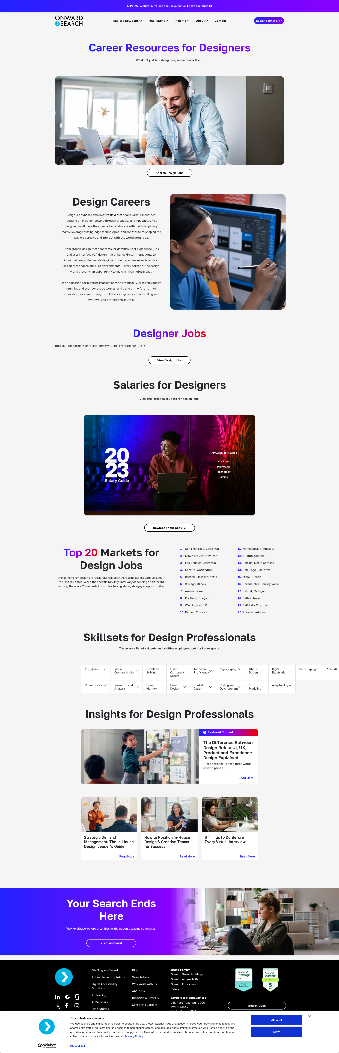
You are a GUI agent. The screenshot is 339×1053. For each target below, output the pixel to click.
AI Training (99, 995)
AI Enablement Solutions (109, 977)
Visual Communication (124, 670)
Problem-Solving (152, 670)
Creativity (91, 669)
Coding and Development (229, 686)
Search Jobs (140, 977)
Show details (78, 1046)
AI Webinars (100, 1002)
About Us (138, 991)
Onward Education (183, 984)
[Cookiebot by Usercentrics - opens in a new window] (46, 1046)
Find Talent (157, 20)
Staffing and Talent (105, 970)
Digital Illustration (279, 670)
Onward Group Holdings (187, 974)
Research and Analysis (123, 686)
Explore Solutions (126, 20)
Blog (135, 970)
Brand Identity (151, 686)
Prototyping (307, 669)
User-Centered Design (176, 672)
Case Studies (100, 1009)
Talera (175, 989)
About (200, 20)
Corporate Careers (144, 1005)
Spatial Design (198, 686)
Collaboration (94, 685)
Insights (180, 20)
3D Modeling (255, 686)
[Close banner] (309, 1016)
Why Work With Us (144, 984)
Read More (246, 778)
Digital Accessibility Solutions (104, 986)
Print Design (174, 686)
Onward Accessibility (185, 979)
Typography (228, 669)
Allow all (276, 1020)
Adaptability (280, 685)
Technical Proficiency (201, 670)
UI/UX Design (253, 670)
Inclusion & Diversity (145, 998)
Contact (220, 20)
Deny (276, 1031)
